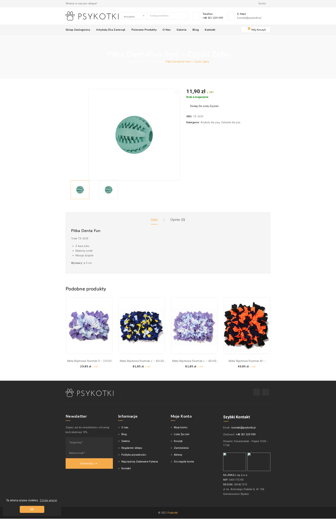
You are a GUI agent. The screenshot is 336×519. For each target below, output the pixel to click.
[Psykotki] (92, 16)
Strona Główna (136, 62)
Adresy (178, 454)
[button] (177, 92)
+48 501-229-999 (212, 17)
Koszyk (178, 441)
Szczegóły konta (184, 461)
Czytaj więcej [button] (48, 500)
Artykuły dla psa (210, 122)
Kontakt (210, 30)
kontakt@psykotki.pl (249, 17)
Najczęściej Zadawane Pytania (139, 461)
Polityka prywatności (133, 454)
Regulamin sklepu (131, 447)
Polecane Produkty (144, 30)
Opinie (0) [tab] (177, 220)
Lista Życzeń (181, 434)
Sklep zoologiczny (78, 30)
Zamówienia (181, 447)
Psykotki (173, 512)
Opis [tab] (154, 220)
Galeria (181, 30)
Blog (195, 30)
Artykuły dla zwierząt (110, 30)
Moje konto (180, 427)
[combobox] (134, 15)
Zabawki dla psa (230, 122)
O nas (167, 30)
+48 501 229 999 (246, 434)
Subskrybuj (87, 463)
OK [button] (32, 509)
